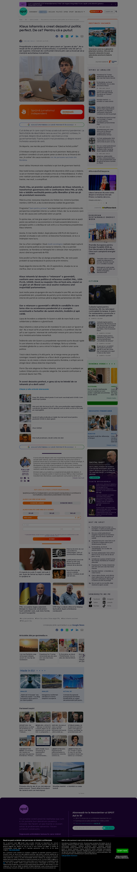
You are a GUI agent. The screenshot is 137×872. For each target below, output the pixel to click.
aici (4, 863)
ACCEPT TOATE (122, 851)
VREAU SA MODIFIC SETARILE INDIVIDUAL (122, 857)
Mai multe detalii (14, 850)
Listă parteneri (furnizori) (69, 855)
